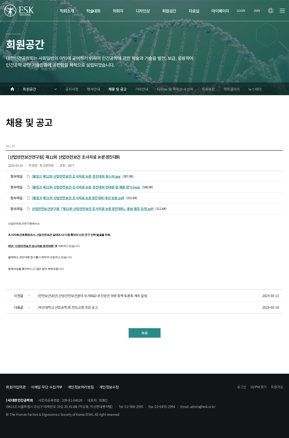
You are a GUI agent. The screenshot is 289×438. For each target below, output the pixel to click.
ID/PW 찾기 (258, 386)
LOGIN (241, 10)
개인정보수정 (109, 387)
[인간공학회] (19, 10)
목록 (144, 333)
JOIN (256, 10)
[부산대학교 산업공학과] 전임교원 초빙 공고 (68, 307)
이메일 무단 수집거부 (46, 387)
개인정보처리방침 (81, 387)
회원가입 (277, 386)
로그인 (241, 386)
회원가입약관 (16, 387)
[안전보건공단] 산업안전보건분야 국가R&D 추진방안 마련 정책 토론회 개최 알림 (92, 295)
